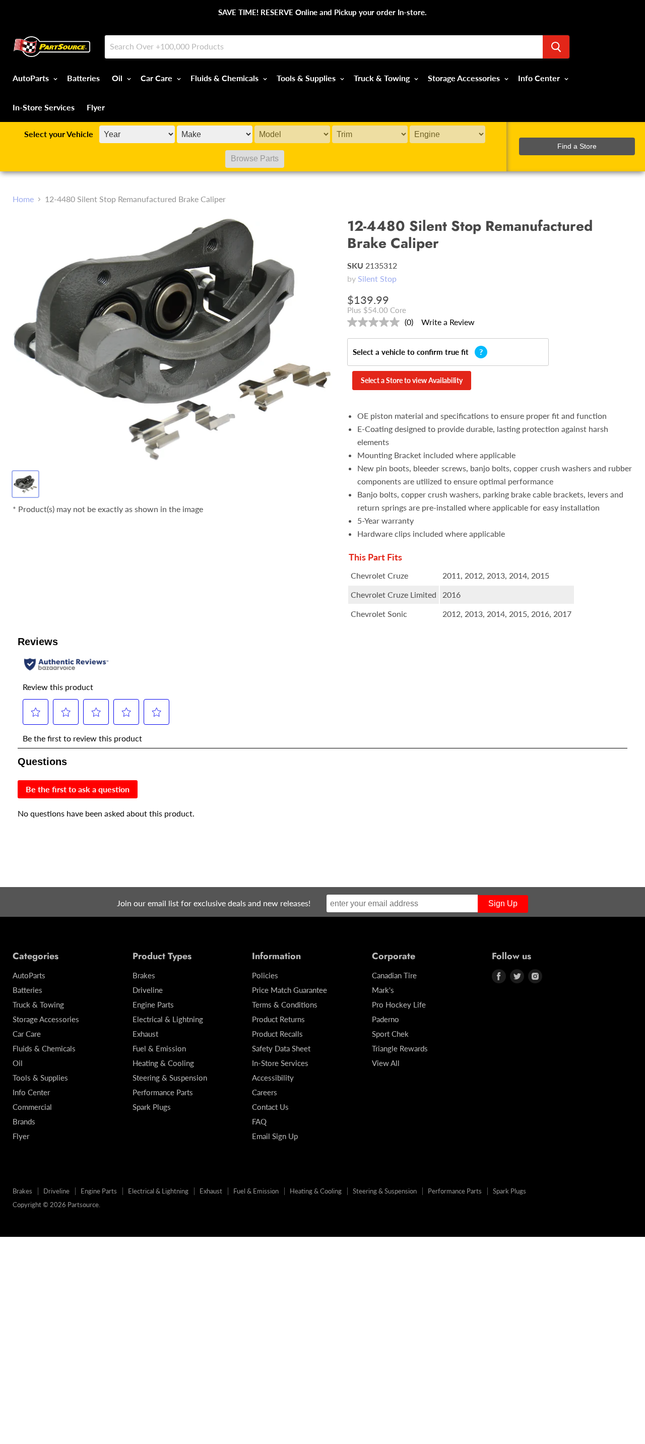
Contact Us (270, 1106)
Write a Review (448, 322)
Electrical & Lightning (168, 1019)
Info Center (540, 78)
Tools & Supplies (307, 78)
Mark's (383, 989)
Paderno (385, 1019)
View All (386, 1063)
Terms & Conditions (284, 1004)
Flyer (96, 107)
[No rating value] (376, 322)
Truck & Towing (383, 78)
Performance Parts (163, 1092)
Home (23, 199)
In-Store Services (44, 107)
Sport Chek (390, 1033)
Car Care (157, 78)
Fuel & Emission (159, 1048)
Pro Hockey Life (399, 1004)
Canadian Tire (394, 975)
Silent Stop (377, 278)
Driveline (148, 989)
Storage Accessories (465, 78)
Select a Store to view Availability (412, 380)
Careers (264, 1092)
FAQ (259, 1121)
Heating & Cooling (163, 1063)
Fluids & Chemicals (225, 78)
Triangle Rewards (400, 1048)
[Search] (556, 46)
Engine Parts (153, 1004)
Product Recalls (277, 1033)
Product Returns (278, 1019)
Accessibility (273, 1077)
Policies (265, 975)
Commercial (32, 1106)
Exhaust (145, 1033)
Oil (118, 78)
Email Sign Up (275, 1136)
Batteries (83, 78)
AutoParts (32, 78)
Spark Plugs (152, 1106)
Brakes (144, 975)
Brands (24, 1121)
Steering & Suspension (170, 1077)
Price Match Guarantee (289, 989)
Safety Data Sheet (281, 1048)
